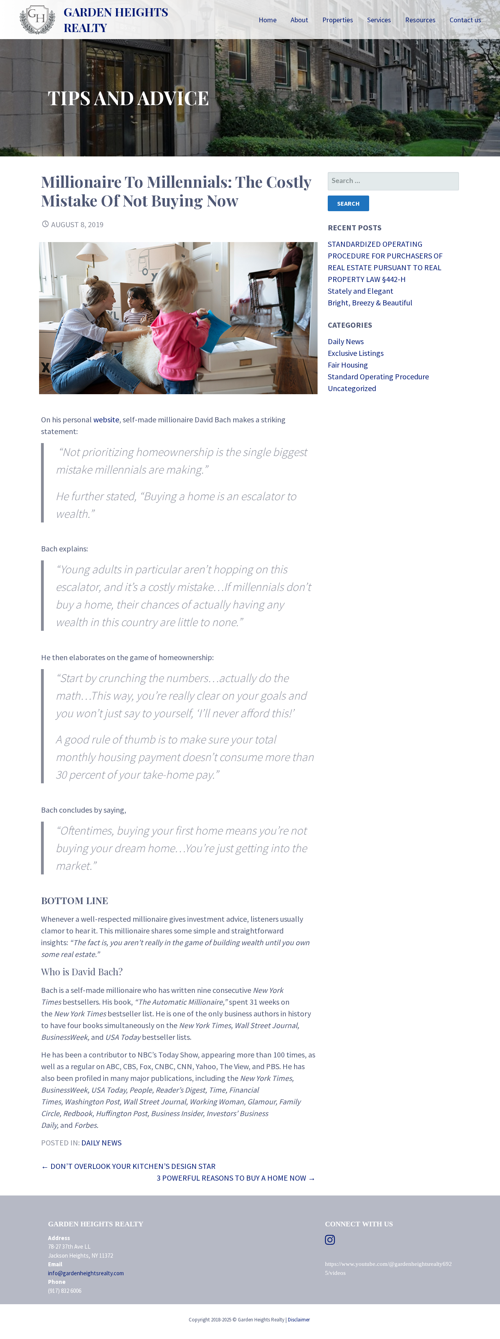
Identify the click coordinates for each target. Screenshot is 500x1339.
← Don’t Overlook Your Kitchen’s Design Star (128, 1166)
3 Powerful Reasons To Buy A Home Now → (236, 1178)
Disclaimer (299, 1319)
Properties (337, 19)
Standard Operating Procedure (378, 376)
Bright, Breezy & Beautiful (370, 302)
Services (379, 19)
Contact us (465, 19)
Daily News (101, 1142)
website (106, 419)
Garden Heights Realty (116, 19)
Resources (420, 19)
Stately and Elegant (360, 291)
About (299, 19)
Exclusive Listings (356, 353)
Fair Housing (348, 365)
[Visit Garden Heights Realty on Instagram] (330, 1242)
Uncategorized (352, 388)
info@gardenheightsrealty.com (86, 1273)
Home (268, 19)
